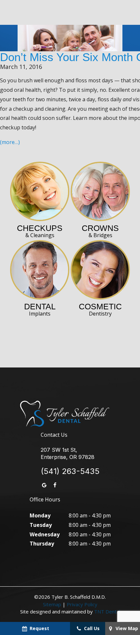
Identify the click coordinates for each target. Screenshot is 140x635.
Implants (40, 309)
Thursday (42, 543)
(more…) (10, 142)
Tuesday (41, 525)
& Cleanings (40, 231)
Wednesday (45, 534)
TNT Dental (107, 611)
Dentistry (100, 309)
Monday (40, 515)
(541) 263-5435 (70, 471)
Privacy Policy (82, 604)
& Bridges (100, 231)
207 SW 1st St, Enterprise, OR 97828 (67, 453)
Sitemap (52, 604)
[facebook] (54, 485)
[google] (44, 485)
